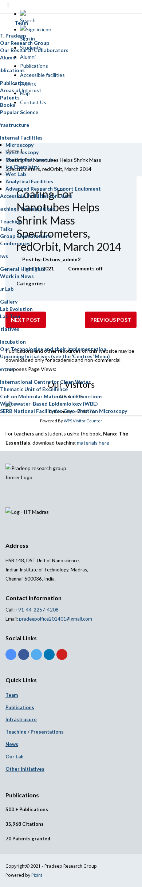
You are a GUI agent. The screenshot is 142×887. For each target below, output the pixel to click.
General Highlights (23, 269)
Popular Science (19, 112)
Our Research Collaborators (34, 50)
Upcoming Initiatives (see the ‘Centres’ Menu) (55, 356)
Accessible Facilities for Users (36, 196)
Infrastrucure (21, 719)
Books (7, 105)
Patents (10, 97)
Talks (6, 229)
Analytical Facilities (29, 181)
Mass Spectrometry (29, 159)
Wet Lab (15, 174)
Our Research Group (24, 43)
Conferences (15, 243)
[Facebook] (23, 654)
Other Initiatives (24, 769)
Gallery (8, 301)
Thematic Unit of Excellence (34, 389)
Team (11, 695)
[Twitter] (36, 654)
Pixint (36, 875)
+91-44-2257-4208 (37, 610)
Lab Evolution (16, 309)
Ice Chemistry (22, 167)
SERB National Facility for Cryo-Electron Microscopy (63, 411)
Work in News (17, 276)
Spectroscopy (22, 152)
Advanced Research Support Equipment (53, 188)
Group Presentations (25, 236)
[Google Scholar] (10, 654)
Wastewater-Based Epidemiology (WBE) (49, 403)
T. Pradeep (13, 35)
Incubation (13, 342)
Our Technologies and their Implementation (53, 349)
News (11, 744)
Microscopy (19, 145)
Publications (15, 83)
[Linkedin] (49, 654)
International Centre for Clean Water (45, 382)
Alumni (8, 57)
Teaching (11, 221)
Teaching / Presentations (34, 732)
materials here (93, 442)
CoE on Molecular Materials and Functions (51, 396)
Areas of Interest (21, 90)
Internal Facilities (21, 137)
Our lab (14, 756)
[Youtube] (61, 654)
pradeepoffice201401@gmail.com (55, 619)
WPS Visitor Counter (83, 420)
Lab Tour (10, 316)
